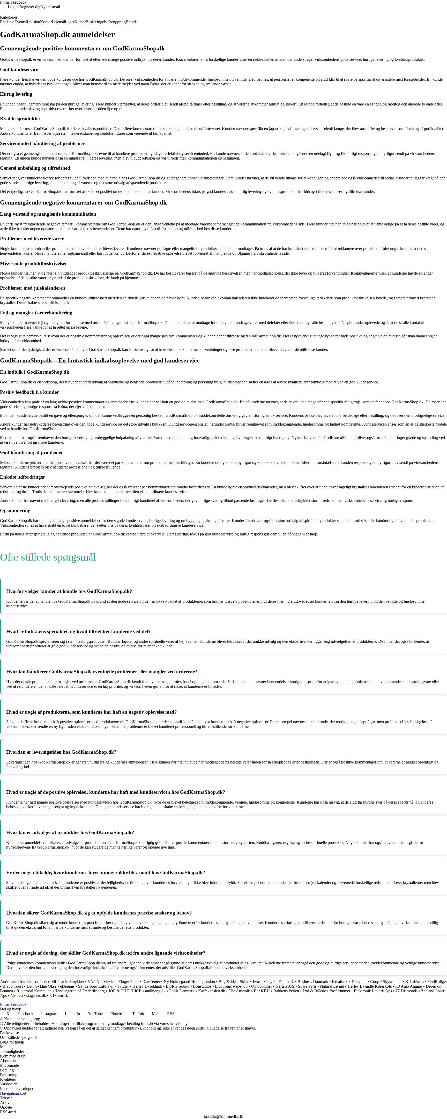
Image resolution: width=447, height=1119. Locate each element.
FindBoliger (437, 981)
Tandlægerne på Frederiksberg (80, 991)
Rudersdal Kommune (34, 991)
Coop (374, 981)
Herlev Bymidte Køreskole (370, 986)
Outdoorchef (261, 986)
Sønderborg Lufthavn (95, 986)
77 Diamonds (407, 991)
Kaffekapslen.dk (211, 991)
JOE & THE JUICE (124, 991)
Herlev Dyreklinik (147, 986)
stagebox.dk (36, 995)
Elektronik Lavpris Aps (373, 991)
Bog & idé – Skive (234, 981)
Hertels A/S (284, 986)
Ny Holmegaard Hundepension (189, 981)
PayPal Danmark (280, 981)
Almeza (16, 995)
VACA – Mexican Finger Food (113, 981)
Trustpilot (359, 981)
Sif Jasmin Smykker (67, 981)
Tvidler (123, 986)
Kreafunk (339, 981)
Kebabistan (414, 981)
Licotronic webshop (231, 986)
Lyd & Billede (314, 991)
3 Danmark (59, 995)
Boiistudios (202, 986)
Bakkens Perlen (286, 991)
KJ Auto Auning (408, 986)
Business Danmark (312, 981)
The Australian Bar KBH (249, 991)
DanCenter (151, 981)
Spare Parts (307, 986)
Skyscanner (392, 981)
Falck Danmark (182, 991)
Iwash (258, 981)
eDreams (67, 986)
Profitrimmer (340, 991)
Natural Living (332, 986)
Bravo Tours (13, 986)
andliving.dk (155, 991)
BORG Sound (177, 986)
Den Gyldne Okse (41, 986)
